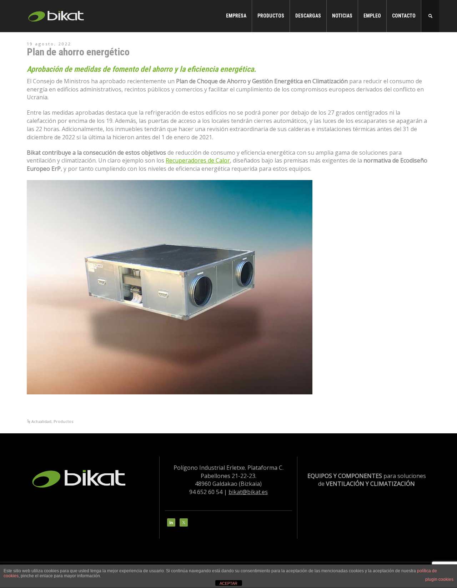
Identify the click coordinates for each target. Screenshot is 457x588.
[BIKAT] (57, 15)
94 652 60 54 (205, 492)
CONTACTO (404, 16)
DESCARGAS (308, 16)
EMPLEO (372, 16)
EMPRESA (236, 16)
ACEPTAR (228, 583)
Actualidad (41, 421)
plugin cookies (439, 579)
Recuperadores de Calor (198, 160)
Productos (63, 421)
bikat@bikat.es (248, 492)
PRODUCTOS (270, 16)
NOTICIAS (342, 16)
